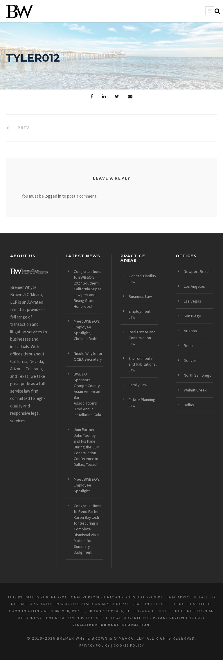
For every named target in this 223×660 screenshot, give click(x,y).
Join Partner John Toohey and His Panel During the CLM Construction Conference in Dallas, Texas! (86, 447)
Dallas (189, 404)
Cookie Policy (129, 645)
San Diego (192, 316)
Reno (188, 345)
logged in (53, 196)
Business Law (140, 296)
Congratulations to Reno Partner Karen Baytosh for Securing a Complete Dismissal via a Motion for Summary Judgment (87, 529)
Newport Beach (197, 271)
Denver (190, 360)
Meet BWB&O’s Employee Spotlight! (87, 485)
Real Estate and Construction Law (142, 337)
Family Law (138, 384)
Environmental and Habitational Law (143, 364)
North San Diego (198, 375)
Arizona (190, 330)
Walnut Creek (195, 390)
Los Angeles (194, 286)
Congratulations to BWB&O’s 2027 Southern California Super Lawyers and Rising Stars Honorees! (87, 289)
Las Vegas (192, 301)
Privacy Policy (94, 645)
